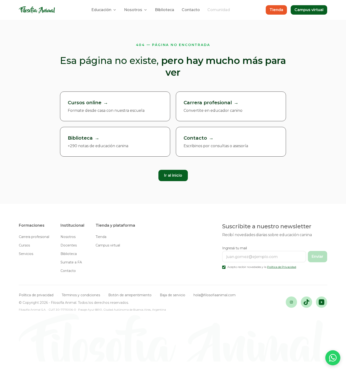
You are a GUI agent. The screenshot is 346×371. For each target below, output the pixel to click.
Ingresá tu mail (234, 248)
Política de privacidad (36, 295)
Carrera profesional (34, 237)
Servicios (26, 254)
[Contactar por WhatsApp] (332, 357)
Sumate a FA (71, 262)
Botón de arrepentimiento (130, 295)
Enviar (317, 256)
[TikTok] (306, 302)
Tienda (276, 10)
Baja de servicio (172, 295)
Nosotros (133, 10)
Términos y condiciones (81, 295)
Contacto (191, 10)
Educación (101, 10)
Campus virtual (308, 10)
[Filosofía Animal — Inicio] (37, 10)
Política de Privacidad (281, 267)
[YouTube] (321, 302)
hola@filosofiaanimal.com (214, 295)
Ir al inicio (173, 175)
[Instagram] (291, 302)
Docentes (68, 245)
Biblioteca (164, 10)
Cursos (24, 245)
